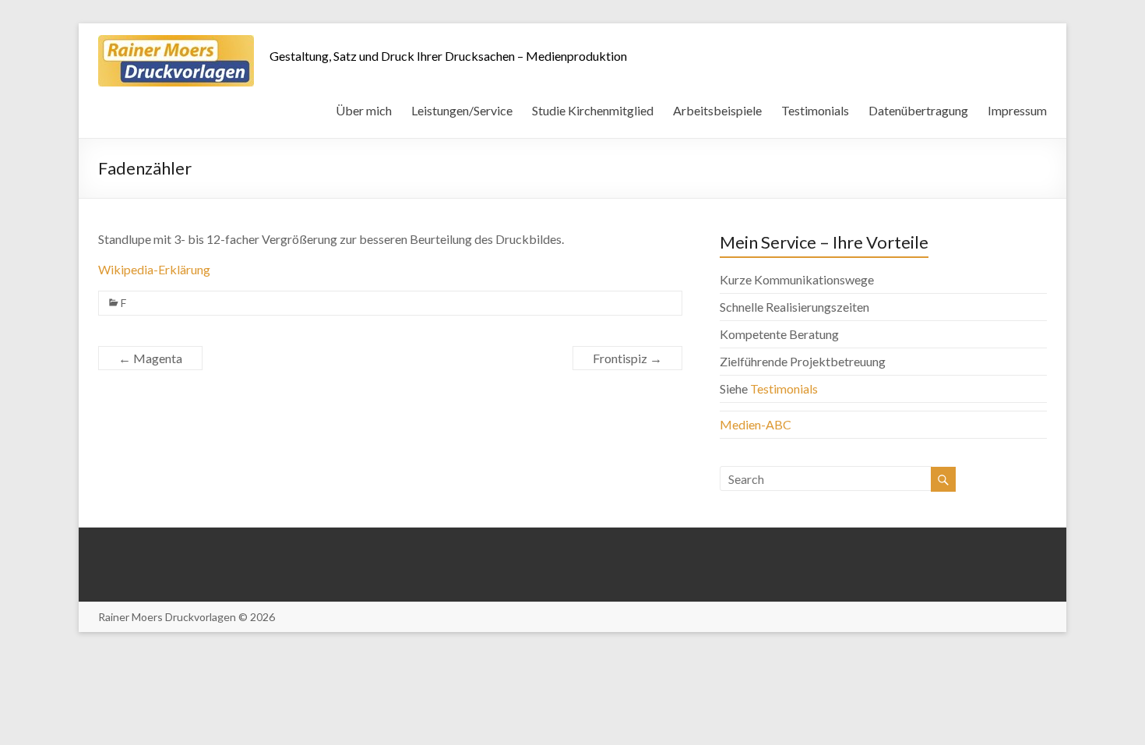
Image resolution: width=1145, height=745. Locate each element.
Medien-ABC (755, 424)
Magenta (150, 358)
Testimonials (815, 110)
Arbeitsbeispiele (717, 110)
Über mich (364, 110)
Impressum (1017, 110)
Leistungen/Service (462, 110)
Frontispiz (627, 358)
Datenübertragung (918, 110)
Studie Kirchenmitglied (593, 110)
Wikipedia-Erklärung (154, 269)
